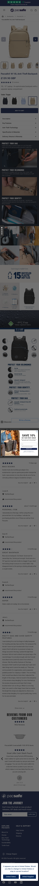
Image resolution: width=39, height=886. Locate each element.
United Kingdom (28, 877)
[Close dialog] (37, 431)
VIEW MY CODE (29, 448)
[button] (2, 230)
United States (11, 877)
